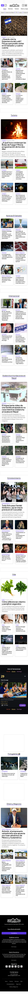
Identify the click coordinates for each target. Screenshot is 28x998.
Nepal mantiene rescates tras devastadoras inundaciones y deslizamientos (6, 439)
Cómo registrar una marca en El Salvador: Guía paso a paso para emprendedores (6, 889)
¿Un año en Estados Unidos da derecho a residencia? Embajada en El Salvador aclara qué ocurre (7, 75)
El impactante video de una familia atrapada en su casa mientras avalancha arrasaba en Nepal (21, 75)
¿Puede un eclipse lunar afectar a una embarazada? (21, 649)
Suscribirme (14, 933)
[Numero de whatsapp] (15, 967)
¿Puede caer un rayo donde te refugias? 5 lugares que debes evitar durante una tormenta (7, 651)
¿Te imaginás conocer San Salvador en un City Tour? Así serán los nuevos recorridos (20, 175)
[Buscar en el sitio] (6, 5)
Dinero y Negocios (13, 986)
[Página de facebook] (6, 967)
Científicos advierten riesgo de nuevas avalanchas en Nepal (20, 439)
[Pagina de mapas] (23, 5)
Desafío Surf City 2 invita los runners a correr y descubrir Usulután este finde (7, 174)
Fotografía (4, 771)
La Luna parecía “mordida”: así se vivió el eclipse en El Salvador (7, 256)
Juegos (20, 12)
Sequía (2, 12)
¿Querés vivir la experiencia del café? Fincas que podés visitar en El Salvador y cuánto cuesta (13, 43)
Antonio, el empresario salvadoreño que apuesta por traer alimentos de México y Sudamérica (13, 834)
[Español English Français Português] (26, 5)
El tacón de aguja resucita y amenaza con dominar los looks (20, 629)
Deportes (18, 229)
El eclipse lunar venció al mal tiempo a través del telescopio (8, 775)
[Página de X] (9, 967)
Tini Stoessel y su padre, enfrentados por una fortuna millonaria (20, 535)
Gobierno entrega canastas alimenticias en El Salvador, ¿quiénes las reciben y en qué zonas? (7, 234)
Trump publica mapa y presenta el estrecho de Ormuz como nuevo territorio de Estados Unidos (21, 315)
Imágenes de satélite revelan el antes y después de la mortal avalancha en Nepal (6, 462)
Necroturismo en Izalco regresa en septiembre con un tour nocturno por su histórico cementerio (21, 199)
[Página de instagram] (12, 967)
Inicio (4, 8)
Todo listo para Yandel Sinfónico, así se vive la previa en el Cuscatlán (12, 507)
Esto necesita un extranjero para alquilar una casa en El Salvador (20, 864)
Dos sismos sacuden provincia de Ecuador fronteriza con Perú (7, 360)
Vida (3, 599)
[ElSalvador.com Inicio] (14, 5)
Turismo (17, 8)
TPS (16, 12)
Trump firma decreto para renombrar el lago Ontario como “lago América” (20, 360)
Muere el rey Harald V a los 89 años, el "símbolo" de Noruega (7, 338)
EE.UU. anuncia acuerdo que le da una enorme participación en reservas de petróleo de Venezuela (7, 316)
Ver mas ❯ (13, 946)
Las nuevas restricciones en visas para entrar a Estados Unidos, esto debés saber (20, 338)
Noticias (10, 8)
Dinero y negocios (6, 229)
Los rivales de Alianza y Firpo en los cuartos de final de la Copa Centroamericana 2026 (21, 234)
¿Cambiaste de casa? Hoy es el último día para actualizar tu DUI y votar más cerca (20, 280)
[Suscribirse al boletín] (2, 5)
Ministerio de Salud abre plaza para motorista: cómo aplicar (7, 279)
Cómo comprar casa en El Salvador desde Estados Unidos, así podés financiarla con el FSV (20, 891)
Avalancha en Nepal (10, 12)
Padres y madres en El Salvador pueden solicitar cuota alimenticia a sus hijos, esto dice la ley (7, 99)
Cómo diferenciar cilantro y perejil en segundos (13, 603)
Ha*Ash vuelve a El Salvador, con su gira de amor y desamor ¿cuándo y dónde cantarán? (21, 558)
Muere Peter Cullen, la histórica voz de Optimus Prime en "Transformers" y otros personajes (7, 536)
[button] (25, 769)
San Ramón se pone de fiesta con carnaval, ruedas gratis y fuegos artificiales (7, 198)
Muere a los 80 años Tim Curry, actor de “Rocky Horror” (6, 558)
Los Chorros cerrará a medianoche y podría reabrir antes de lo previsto (20, 99)
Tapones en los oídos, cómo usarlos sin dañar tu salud (6, 629)
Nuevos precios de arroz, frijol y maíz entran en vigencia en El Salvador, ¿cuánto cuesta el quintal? (21, 258)
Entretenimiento (6, 503)
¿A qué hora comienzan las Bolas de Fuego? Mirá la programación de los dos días (14, 145)
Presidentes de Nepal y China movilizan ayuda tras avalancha (20, 460)
